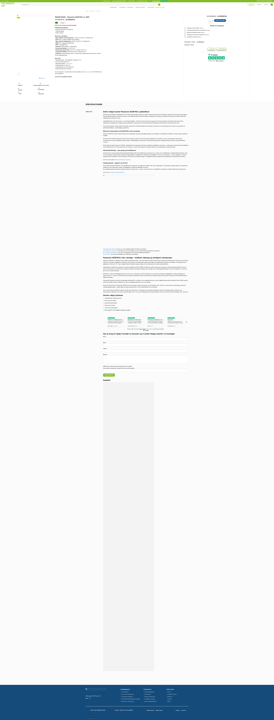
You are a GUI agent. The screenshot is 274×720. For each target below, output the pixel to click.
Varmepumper (113, 7)
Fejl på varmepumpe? (150, 696)
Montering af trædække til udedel (196, 32)
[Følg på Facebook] (9, 1)
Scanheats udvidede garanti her (117, 172)
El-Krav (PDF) (106, 254)
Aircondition (122, 7)
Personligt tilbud (159, 7)
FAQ (169, 701)
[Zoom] (18, 74)
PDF (80, 60)
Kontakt (6, 1)
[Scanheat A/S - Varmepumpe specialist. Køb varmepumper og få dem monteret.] (10, 4)
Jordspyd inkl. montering (194, 36)
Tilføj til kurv (220, 20)
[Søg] (159, 5)
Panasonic (98, 11)
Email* (104, 342)
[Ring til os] (90, 698)
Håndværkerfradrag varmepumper (123, 159)
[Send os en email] (10, 1)
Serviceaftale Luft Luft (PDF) (109, 250)
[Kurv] (272, 5)
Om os (2, 1)
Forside (87, 11)
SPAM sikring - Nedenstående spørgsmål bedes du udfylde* (117, 366)
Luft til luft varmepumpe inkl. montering (131, 699)
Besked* (105, 354)
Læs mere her (69, 63)
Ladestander (150, 7)
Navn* (104, 336)
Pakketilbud (130, 7)
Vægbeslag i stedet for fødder (195, 28)
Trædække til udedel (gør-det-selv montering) (198, 30)
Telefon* (105, 348)
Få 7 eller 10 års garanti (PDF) (110, 252)
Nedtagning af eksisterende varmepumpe (198, 34)
